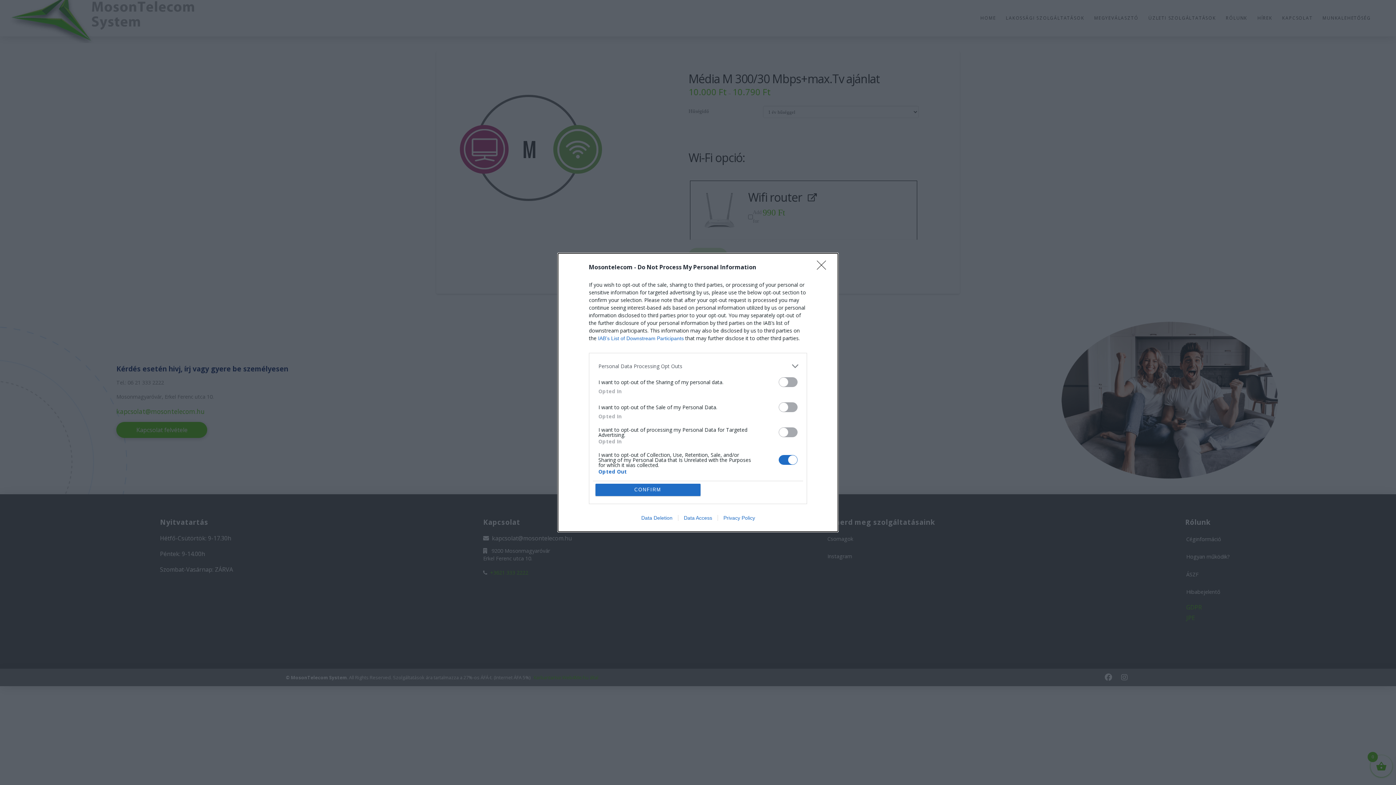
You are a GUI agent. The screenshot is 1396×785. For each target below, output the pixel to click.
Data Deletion (657, 518)
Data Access (698, 518)
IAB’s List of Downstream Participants (641, 338)
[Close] (824, 267)
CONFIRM (647, 489)
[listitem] (698, 366)
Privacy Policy (739, 518)
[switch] (788, 382)
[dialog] (698, 392)
